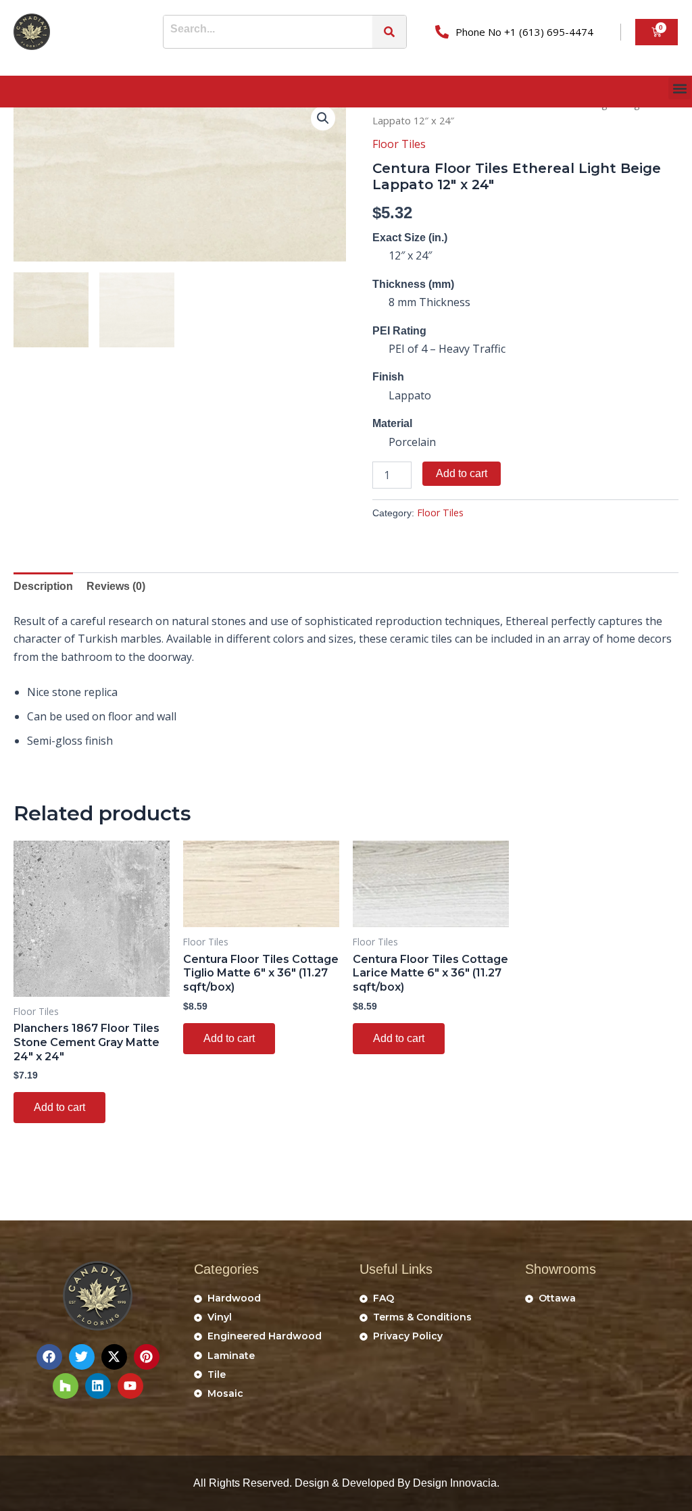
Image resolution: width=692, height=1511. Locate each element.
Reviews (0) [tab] (115, 586)
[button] (679, 88)
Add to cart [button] (59, 1107)
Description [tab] (43, 586)
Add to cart (461, 473)
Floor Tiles (399, 144)
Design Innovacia (455, 1483)
